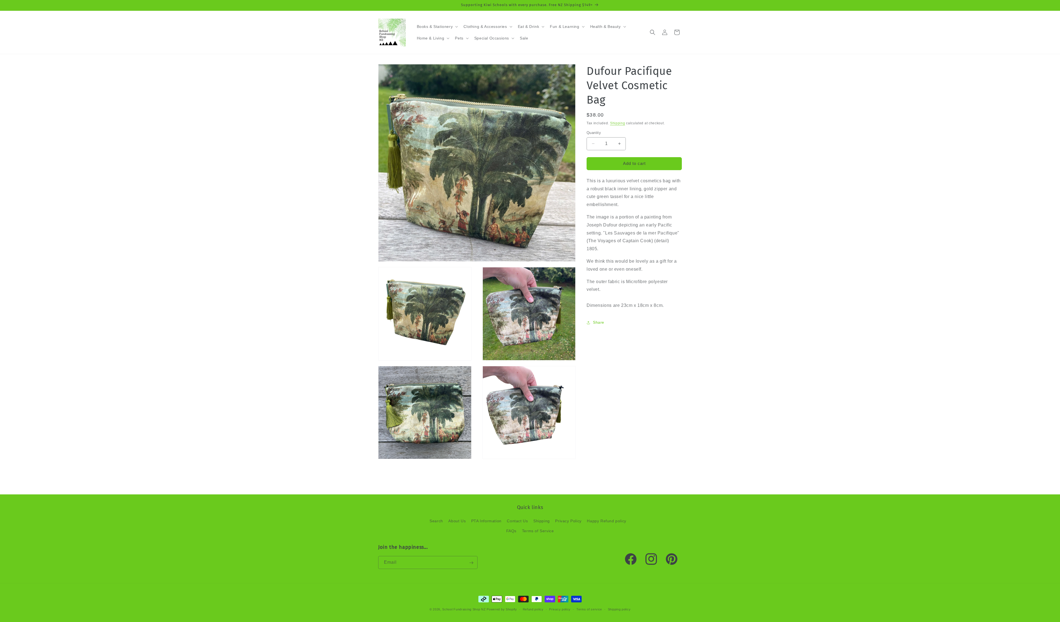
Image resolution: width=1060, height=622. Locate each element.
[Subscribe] (471, 562)
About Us (457, 521)
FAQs (511, 531)
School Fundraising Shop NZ (464, 609)
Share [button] (598, 322)
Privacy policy (560, 609)
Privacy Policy (568, 521)
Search (436, 521)
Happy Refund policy (606, 521)
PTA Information (486, 521)
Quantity (594, 133)
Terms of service (589, 609)
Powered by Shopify (502, 609)
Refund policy (533, 609)
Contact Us (517, 521)
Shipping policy (619, 609)
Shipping (617, 123)
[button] (437, 26)
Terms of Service (538, 531)
